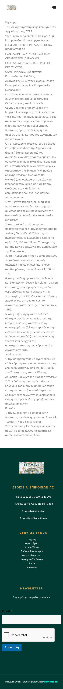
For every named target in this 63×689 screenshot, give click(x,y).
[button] (32, 555)
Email (7, 611)
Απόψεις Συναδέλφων (32, 551)
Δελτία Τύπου (32, 547)
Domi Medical (51, 681)
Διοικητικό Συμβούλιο (32, 559)
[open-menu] (53, 7)
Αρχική (32, 539)
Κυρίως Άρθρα (32, 543)
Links (32, 563)
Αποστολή (11, 647)
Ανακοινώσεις (29, 555)
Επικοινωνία (32, 567)
